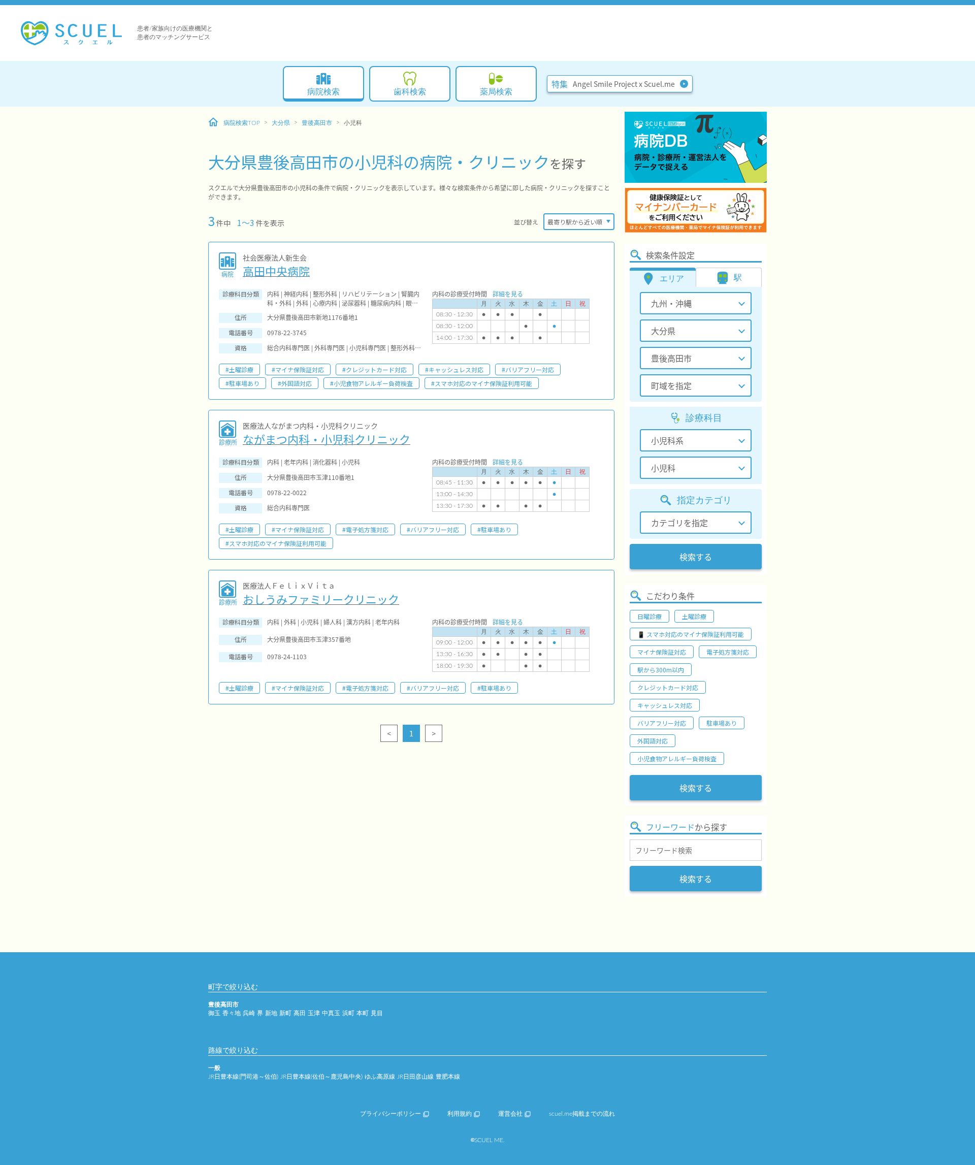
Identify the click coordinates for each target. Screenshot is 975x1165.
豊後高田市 (317, 123)
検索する (695, 557)
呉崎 (249, 1013)
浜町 (348, 1013)
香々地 (231, 1013)
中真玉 (331, 1013)
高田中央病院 (276, 271)
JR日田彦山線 (415, 1077)
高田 (300, 1013)
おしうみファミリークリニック (321, 599)
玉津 (314, 1013)
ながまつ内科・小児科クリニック (326, 439)
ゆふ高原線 (380, 1077)
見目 (377, 1013)
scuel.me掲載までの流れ (582, 1114)
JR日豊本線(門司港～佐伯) (243, 1077)
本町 (362, 1013)
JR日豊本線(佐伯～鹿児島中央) (321, 1077)
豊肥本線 (448, 1077)
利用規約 (459, 1114)
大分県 (281, 123)
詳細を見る (508, 293)
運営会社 (510, 1114)
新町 (285, 1013)
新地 (271, 1013)
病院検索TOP (241, 123)
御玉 (214, 1013)
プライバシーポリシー (390, 1114)
